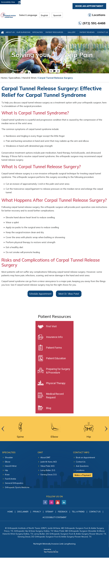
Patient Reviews (87, 32)
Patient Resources (54, 32)
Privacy (37, 511)
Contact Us (102, 32)
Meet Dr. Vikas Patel (68, 293)
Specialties (37, 32)
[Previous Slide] (51, 71)
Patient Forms (54, 347)
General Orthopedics (14, 483)
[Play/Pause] (54, 71)
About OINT (45, 457)
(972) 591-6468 (93, 23)
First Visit (51, 326)
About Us (10, 32)
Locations (98, 15)
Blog (48, 408)
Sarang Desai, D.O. (48, 474)
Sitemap (49, 511)
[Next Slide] (58, 71)
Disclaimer (22, 511)
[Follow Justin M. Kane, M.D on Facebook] (45, 501)
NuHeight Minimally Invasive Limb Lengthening (54, 543)
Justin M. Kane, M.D (48, 462)
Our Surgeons (23, 32)
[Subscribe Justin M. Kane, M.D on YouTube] (57, 501)
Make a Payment (83, 475)
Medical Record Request (55, 395)
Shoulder (9, 457)
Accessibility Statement (54, 517)
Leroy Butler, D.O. (47, 470)
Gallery (71, 32)
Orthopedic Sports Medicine (17, 487)
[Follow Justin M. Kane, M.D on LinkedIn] (51, 501)
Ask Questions (82, 466)
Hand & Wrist (29, 77)
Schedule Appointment (40, 293)
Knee (7, 474)
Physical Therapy (55, 383)
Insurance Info (54, 336)
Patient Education (56, 358)
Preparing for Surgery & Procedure (58, 370)
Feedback (62, 511)
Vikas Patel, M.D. (47, 466)
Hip (6, 470)
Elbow (7, 462)
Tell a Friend (78, 511)
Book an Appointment (85, 457)
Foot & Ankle (10, 479)
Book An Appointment (89, 6)
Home (4, 77)
